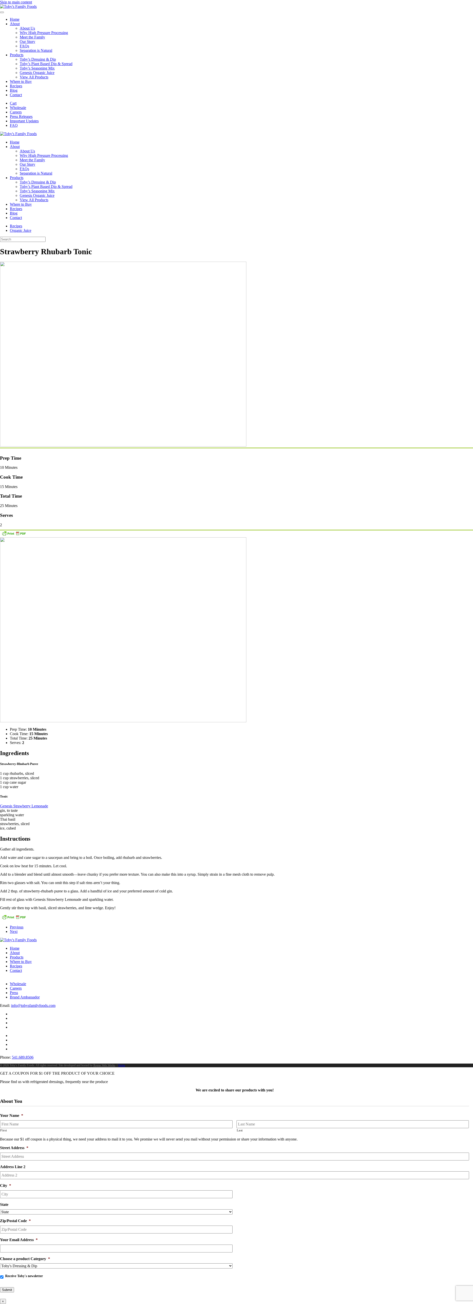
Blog (13, 90)
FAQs (24, 46)
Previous (16, 927)
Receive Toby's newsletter (24, 1276)
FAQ (14, 125)
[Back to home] (18, 6)
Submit (7, 1290)
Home (14, 19)
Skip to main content (16, 2)
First (3, 1130)
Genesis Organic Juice (37, 73)
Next (13, 931)
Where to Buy (21, 81)
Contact (16, 95)
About (15, 24)
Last (240, 1130)
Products (16, 55)
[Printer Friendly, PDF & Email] (14, 535)
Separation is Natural (36, 50)
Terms (121, 1065)
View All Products (34, 77)
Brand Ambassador (25, 997)
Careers (16, 112)
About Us (27, 28)
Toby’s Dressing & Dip (38, 59)
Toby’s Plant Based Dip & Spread (46, 64)
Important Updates (24, 121)
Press (14, 993)
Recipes (16, 86)
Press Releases (21, 116)
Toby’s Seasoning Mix (37, 68)
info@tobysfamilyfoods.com (33, 1005)
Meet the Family (32, 37)
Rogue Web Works (104, 1065)
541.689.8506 (23, 1057)
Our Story (27, 41)
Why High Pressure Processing (44, 33)
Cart (13, 103)
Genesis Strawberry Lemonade (24, 806)
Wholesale (18, 108)
